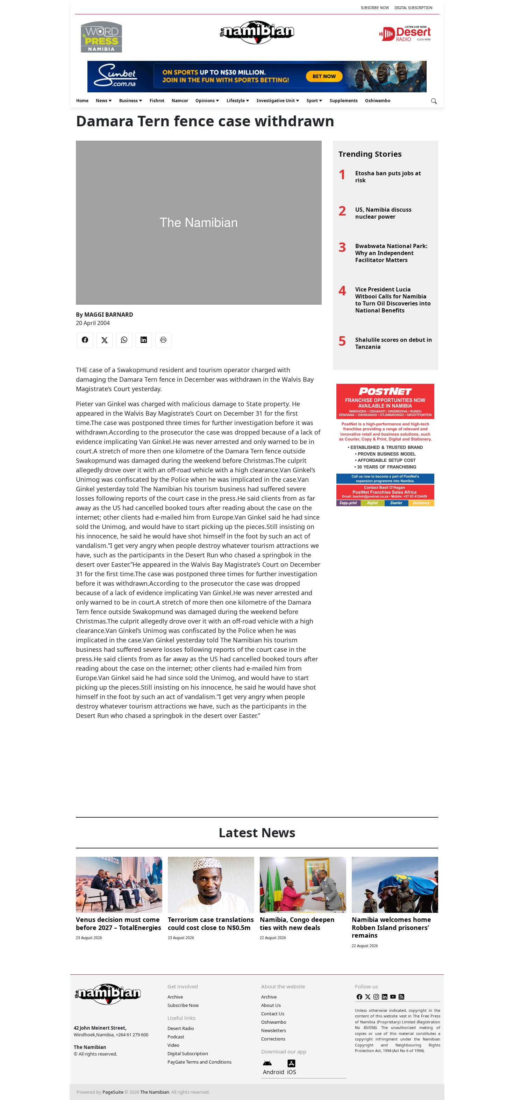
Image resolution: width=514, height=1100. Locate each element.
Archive (175, 997)
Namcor (180, 101)
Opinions (205, 101)
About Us (271, 1005)
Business (128, 101)
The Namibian (154, 1092)
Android (273, 1072)
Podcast (175, 1037)
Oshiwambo (377, 101)
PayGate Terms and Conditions (199, 1062)
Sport (312, 101)
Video (173, 1045)
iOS (291, 1072)
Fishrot (157, 101)
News (101, 101)
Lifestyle (236, 101)
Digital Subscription (413, 7)
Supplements (344, 101)
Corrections (273, 1039)
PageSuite (112, 1092)
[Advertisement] (198, 741)
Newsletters (273, 1030)
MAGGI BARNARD (108, 314)
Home (82, 101)
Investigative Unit (276, 101)
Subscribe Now (375, 7)
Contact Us (272, 1013)
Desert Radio (180, 1028)
